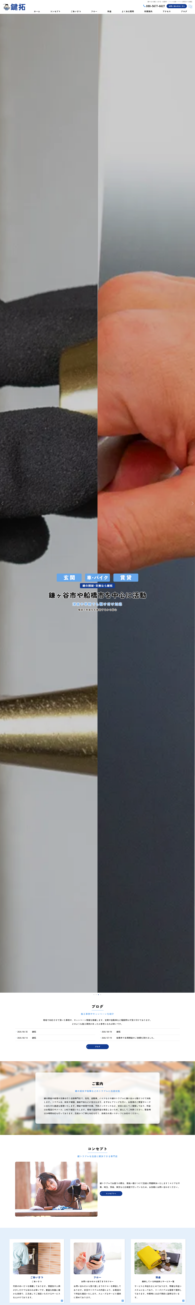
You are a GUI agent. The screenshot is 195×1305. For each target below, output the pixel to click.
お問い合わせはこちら (177, 6)
